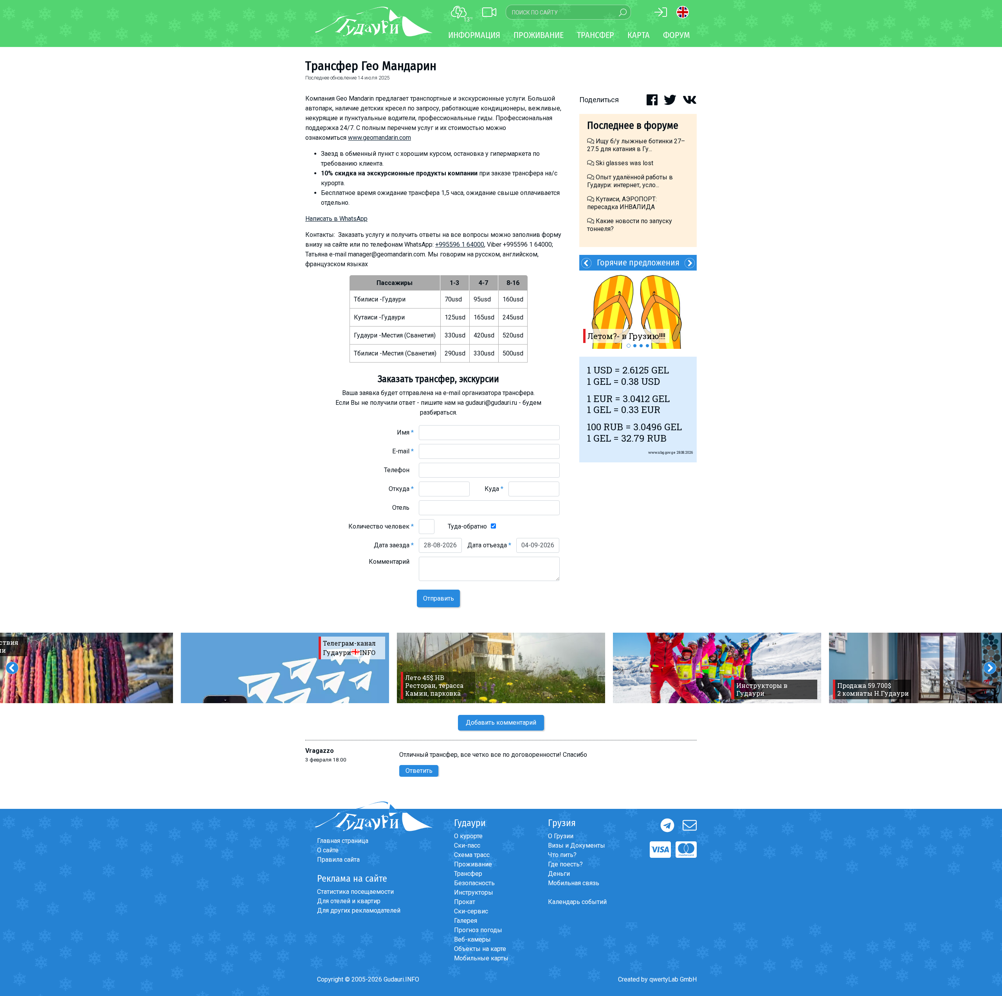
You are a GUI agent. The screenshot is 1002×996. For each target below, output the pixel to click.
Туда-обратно (467, 526)
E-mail (403, 451)
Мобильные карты (481, 958)
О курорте (468, 836)
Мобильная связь (573, 883)
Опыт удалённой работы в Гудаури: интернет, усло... (630, 181)
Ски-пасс (467, 845)
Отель (403, 507)
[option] (638, 310)
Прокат (464, 902)
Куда (494, 489)
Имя (405, 432)
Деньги (559, 873)
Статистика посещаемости (355, 891)
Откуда (401, 489)
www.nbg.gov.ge (662, 452)
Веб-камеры (472, 939)
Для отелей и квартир (348, 901)
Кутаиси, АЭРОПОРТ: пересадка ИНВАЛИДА (622, 203)
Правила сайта (338, 859)
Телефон (399, 470)
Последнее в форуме (632, 125)
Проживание (473, 864)
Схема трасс (472, 855)
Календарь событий (577, 902)
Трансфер (468, 873)
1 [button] (629, 346)
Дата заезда (394, 545)
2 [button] (635, 346)
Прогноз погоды (478, 930)
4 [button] (647, 346)
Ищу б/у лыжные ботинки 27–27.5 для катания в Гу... (636, 145)
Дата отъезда (489, 545)
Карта (638, 35)
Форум (676, 35)
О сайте (328, 850)
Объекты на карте (480, 949)
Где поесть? (565, 864)
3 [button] (641, 346)
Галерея (465, 920)
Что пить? (562, 855)
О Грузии (560, 836)
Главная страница (342, 840)
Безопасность (474, 883)
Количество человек (381, 526)
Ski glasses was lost (623, 163)
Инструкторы (473, 892)
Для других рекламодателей (358, 910)
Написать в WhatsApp (336, 218)
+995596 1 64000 (459, 244)
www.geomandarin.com (379, 137)
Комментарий (391, 561)
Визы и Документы (576, 845)
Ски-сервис (471, 911)
